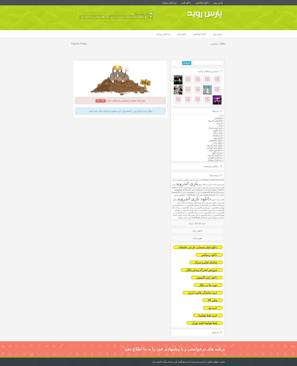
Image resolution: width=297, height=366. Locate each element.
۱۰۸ (221, 115)
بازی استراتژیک (216, 128)
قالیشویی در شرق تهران (215, 210)
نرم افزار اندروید (215, 155)
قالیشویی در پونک (213, 215)
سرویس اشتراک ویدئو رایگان (201, 270)
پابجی (190, 218)
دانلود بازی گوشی (215, 147)
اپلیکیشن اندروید (215, 120)
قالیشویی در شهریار (182, 210)
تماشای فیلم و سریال (206, 262)
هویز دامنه (197, 238)
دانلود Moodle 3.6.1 (179, 193)
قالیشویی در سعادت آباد (180, 208)
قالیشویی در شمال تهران (198, 210)
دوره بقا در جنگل (208, 285)
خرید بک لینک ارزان (197, 223)
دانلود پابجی (181, 203)
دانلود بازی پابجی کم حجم (207, 203)
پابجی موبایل (182, 218)
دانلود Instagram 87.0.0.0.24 (185, 190)
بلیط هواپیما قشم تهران (204, 323)
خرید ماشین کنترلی (190, 188)
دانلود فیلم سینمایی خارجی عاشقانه (198, 247)
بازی (221, 125)
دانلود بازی (186, 2)
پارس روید (218, 2)
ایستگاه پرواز (203, 185)
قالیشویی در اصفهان (201, 205)
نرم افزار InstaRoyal (199, 218)
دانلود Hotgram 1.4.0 (203, 190)
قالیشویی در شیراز (217, 213)
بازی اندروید (187, 183)
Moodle (213, 180)
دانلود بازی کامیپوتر (206, 277)
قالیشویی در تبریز (187, 205)
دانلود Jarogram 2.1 (194, 193)
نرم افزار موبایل (169, 2)
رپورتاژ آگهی (217, 152)
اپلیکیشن (219, 118)
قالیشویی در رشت (195, 208)
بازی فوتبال (218, 135)
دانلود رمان (197, 230)
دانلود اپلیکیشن (202, 2)
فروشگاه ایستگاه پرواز (216, 205)
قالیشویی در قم (188, 213)
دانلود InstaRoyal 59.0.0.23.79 (213, 193)
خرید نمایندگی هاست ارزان (202, 292)
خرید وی (212, 307)
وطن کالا (212, 300)
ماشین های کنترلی (188, 215)
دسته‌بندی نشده (216, 150)
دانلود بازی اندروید (215, 145)
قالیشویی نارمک (201, 215)
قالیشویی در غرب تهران (202, 213)
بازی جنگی (218, 133)
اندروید (219, 123)
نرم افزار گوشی (215, 157)
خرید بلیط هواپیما (207, 315)
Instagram (205, 180)
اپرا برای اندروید (195, 180)
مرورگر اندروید (212, 218)
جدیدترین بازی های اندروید (206, 188)
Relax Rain (220, 180)
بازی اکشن (218, 130)
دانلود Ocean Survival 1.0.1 (214, 195)
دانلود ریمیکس (209, 254)
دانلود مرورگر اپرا (191, 203)
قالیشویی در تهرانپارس (210, 208)
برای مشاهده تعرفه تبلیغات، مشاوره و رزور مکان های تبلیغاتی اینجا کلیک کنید (115, 16)
